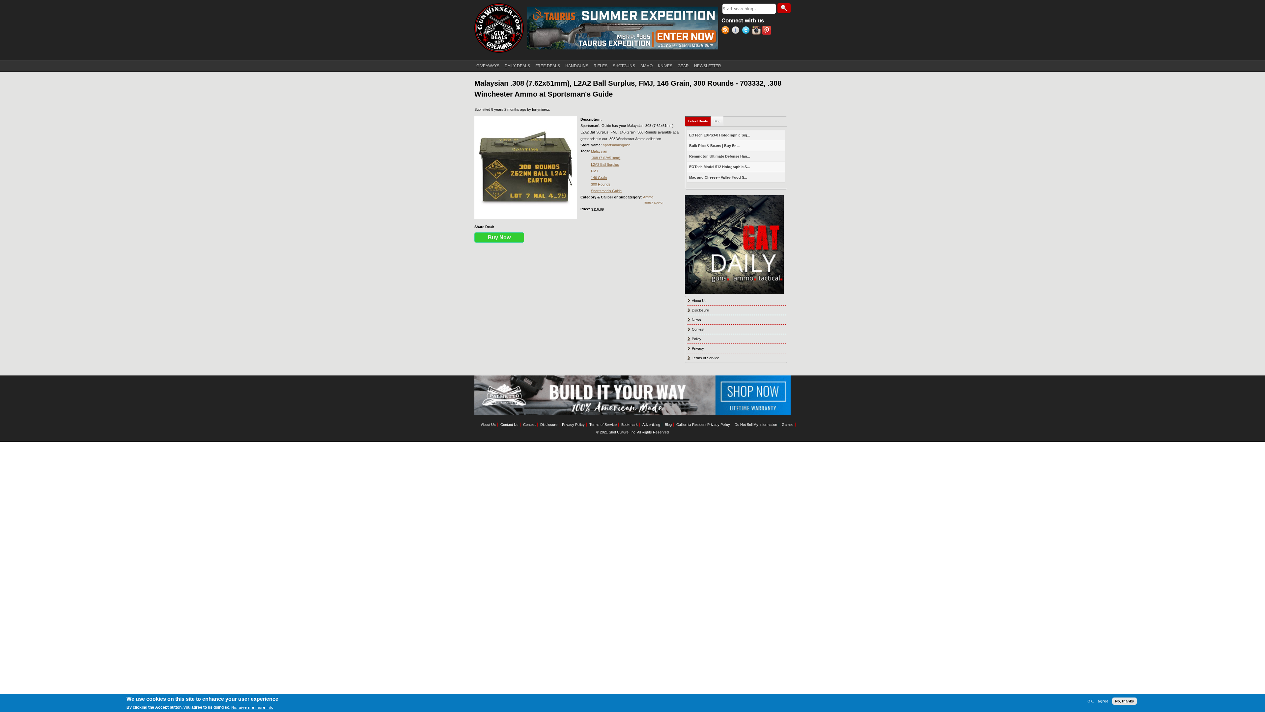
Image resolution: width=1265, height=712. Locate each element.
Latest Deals (699, 121)
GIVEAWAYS (487, 66)
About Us (699, 301)
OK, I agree (1098, 701)
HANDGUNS (576, 66)
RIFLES (600, 66)
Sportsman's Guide (606, 191)
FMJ (594, 171)
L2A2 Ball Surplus (605, 164)
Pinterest (767, 31)
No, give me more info (252, 707)
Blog (717, 121)
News (696, 320)
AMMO (646, 66)
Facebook (737, 31)
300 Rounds (600, 184)
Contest (698, 329)
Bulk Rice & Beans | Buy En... (714, 146)
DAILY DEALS (517, 66)
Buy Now (499, 237)
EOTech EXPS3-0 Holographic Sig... (719, 135)
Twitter (747, 31)
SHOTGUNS (624, 66)
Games (788, 425)
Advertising (651, 425)
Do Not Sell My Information (756, 425)
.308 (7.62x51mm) (605, 158)
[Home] (499, 28)
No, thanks (1124, 701)
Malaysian (599, 151)
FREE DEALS (547, 66)
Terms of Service (705, 358)
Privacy (698, 348)
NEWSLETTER (707, 66)
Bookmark (629, 425)
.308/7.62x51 (653, 203)
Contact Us (509, 425)
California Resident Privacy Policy (703, 425)
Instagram (757, 31)
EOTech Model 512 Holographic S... (719, 167)
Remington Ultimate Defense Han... (719, 156)
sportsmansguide (617, 145)
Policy (696, 339)
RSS (726, 31)
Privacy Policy (573, 425)
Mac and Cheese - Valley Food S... (718, 177)
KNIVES (665, 66)
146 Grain (599, 178)
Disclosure (700, 310)
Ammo (648, 197)
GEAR (683, 66)
